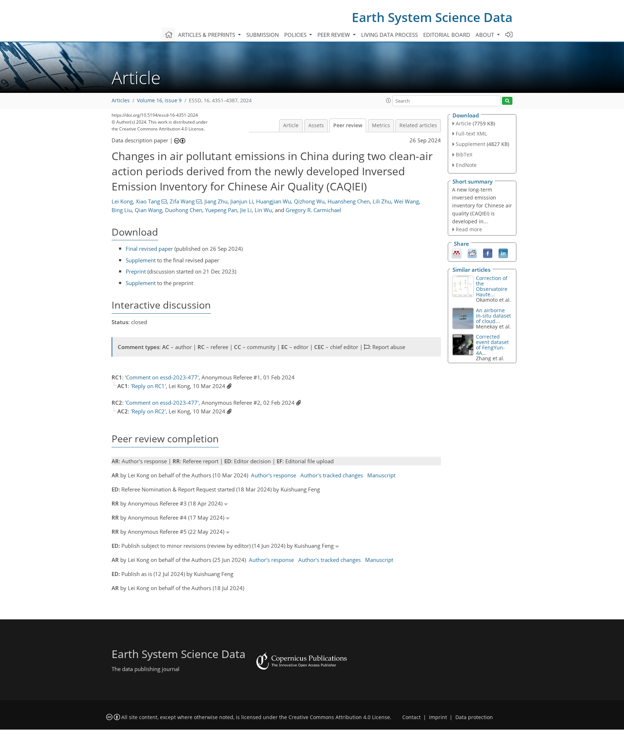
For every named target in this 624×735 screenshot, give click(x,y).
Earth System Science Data (432, 17)
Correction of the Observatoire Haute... (491, 286)
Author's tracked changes (331, 475)
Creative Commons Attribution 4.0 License (339, 717)
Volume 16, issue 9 (159, 100)
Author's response (273, 475)
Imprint (438, 717)
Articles (121, 100)
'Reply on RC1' (148, 386)
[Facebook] (488, 253)
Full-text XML (471, 133)
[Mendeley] (457, 253)
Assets (316, 125)
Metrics (381, 125)
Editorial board (446, 34)
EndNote (466, 165)
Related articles (418, 125)
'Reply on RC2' (148, 411)
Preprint (136, 271)
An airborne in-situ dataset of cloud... (493, 315)
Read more (469, 229)
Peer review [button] (334, 34)
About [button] (485, 34)
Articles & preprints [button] (207, 34)
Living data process (389, 34)
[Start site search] (507, 101)
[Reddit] (472, 253)
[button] (388, 100)
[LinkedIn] (503, 253)
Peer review (347, 125)
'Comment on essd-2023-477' (162, 377)
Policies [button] (296, 34)
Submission (262, 34)
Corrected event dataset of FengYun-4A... (492, 344)
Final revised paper (149, 248)
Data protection (474, 717)
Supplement (141, 260)
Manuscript (381, 475)
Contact (411, 717)
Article (291, 125)
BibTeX (464, 154)
